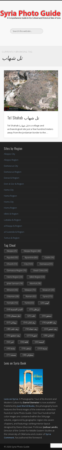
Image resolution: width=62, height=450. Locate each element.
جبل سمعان (14, 315)
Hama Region (10, 195)
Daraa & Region (11, 177)
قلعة (24, 342)
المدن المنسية (14, 309)
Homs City (9, 201)
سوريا (32, 335)
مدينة (42, 348)
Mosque (30, 290)
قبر (10, 342)
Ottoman (13, 296)
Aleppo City (9, 153)
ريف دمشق (13, 335)
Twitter (30, 39)
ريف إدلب (29, 322)
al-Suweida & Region (14, 231)
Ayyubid (12, 257)
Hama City (9, 189)
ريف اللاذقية (49, 322)
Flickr (37, 39)
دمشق (46, 315)
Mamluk (35, 283)
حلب (31, 315)
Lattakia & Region (12, 219)
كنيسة (39, 342)
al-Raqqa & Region (13, 225)
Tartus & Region (12, 237)
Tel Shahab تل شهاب (23, 118)
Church (12, 264)
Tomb (29, 302)
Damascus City (11, 165)
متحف (26, 348)
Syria (47, 296)
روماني (12, 322)
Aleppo (12, 251)
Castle (49, 257)
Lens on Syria (11, 398)
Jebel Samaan (15, 283)
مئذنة (11, 348)
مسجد (11, 355)
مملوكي (28, 355)
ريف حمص (50, 329)
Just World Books (26, 405)
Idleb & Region (11, 213)
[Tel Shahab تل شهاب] (31, 90)
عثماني (49, 335)
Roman (31, 296)
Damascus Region (12, 171)
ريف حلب (13, 329)
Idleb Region (37, 277)
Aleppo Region (11, 159)
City (28, 264)
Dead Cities (40, 270)
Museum (48, 290)
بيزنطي (35, 309)
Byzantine (31, 257)
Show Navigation (50, 29)
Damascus (46, 264)
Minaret (12, 290)
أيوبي (45, 302)
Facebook (23, 39)
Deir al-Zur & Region (14, 183)
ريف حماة (31, 329)
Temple (12, 302)
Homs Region (10, 207)
